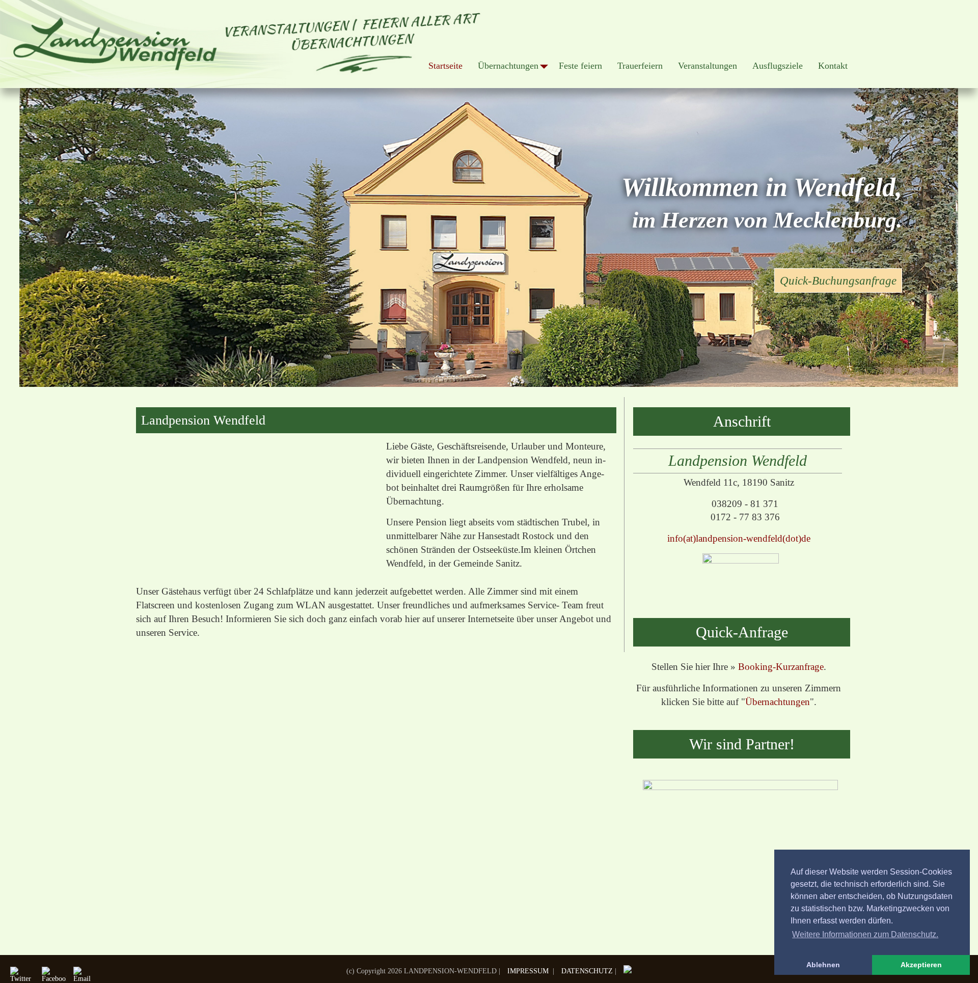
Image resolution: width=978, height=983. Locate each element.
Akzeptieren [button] (921, 965)
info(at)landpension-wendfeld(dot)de (738, 538)
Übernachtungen (777, 701)
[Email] (83, 975)
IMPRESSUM (529, 971)
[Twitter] (20, 975)
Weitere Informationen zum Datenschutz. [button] (865, 934)
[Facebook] (51, 975)
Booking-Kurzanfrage (781, 666)
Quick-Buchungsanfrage (838, 280)
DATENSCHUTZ (587, 971)
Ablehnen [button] (823, 965)
